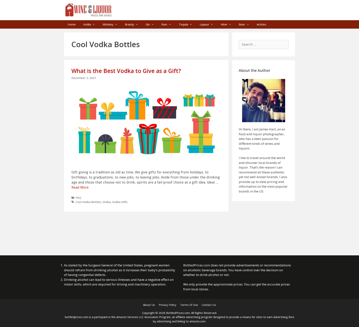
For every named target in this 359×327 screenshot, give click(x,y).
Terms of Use (189, 305)
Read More (80, 187)
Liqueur (204, 24)
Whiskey (108, 24)
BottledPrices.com (196, 265)
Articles (261, 24)
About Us (149, 305)
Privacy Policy (167, 305)
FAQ (78, 197)
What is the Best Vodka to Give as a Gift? (126, 71)
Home (72, 24)
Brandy (129, 24)
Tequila (183, 24)
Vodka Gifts (120, 202)
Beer (242, 24)
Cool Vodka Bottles (88, 202)
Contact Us (209, 305)
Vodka (87, 24)
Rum (164, 24)
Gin (148, 24)
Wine (224, 24)
